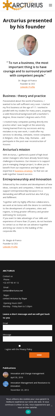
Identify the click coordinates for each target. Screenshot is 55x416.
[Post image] (5, 374)
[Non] (51, 405)
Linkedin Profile (27, 87)
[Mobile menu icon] (50, 5)
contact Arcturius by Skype (15, 298)
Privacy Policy (26, 349)
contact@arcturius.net (13, 290)
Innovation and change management (27, 373)
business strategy (24, 170)
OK (28, 412)
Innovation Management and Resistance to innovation (30, 384)
